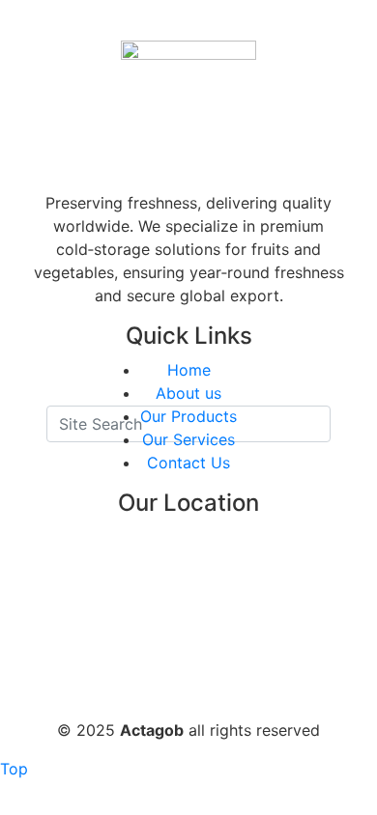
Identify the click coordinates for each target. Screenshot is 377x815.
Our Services (188, 439)
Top (14, 768)
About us (188, 393)
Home (189, 369)
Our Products (188, 416)
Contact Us (188, 462)
